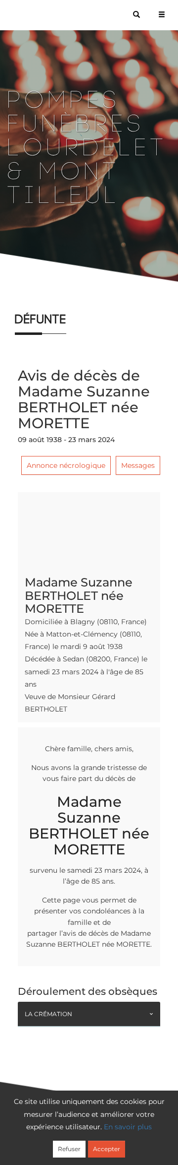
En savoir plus (128, 1126)
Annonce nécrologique (66, 465)
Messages (138, 465)
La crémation (48, 1014)
